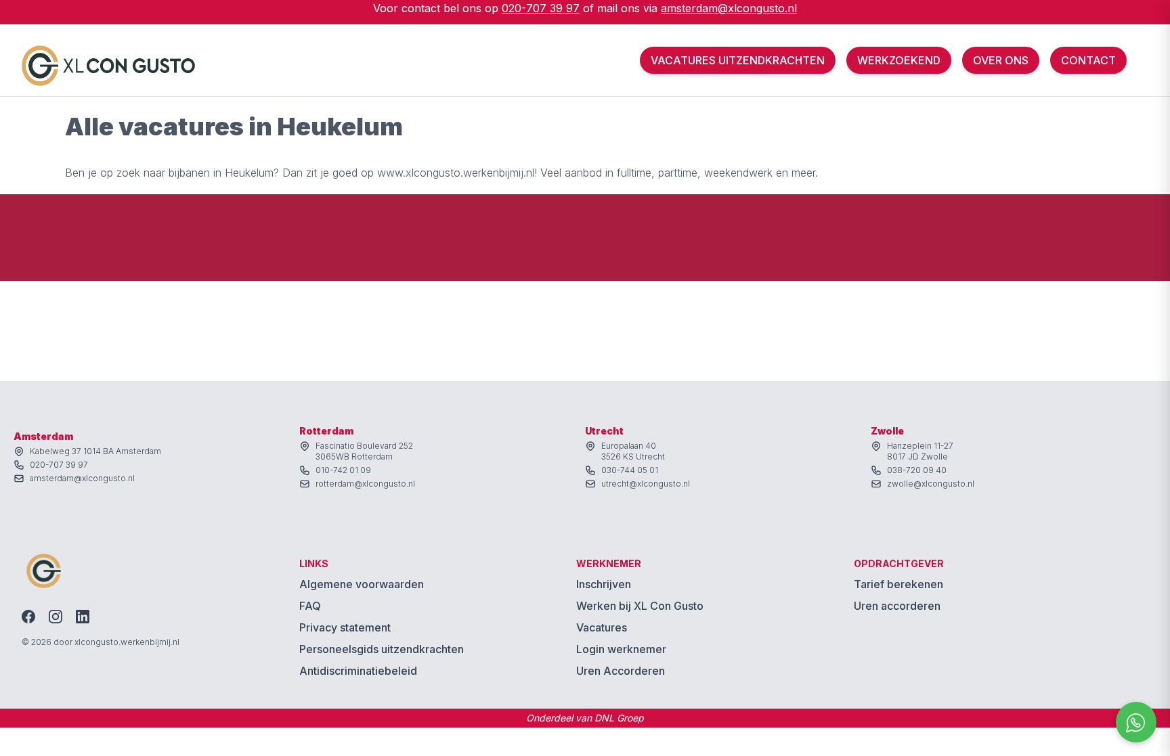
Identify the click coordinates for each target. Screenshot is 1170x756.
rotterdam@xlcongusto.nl (365, 484)
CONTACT (1088, 60)
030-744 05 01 (629, 470)
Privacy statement (345, 627)
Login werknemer (621, 649)
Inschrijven (603, 584)
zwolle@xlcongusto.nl (930, 484)
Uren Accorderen (620, 670)
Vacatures (601, 627)
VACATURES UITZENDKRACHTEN (738, 60)
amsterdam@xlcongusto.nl (729, 8)
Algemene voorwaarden (361, 584)
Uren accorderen (897, 606)
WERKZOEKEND (898, 60)
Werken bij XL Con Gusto (639, 606)
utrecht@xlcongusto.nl (645, 484)
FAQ (310, 606)
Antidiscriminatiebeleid (358, 670)
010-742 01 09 (343, 470)
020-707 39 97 (541, 8)
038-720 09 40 (917, 470)
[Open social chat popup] (1136, 722)
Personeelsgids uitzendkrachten (381, 649)
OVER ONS (1000, 60)
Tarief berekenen (898, 584)
